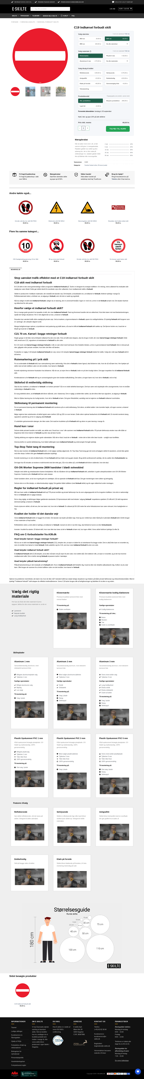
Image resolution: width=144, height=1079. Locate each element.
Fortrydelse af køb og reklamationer (18, 1046)
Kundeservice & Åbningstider (16, 1036)
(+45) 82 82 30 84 (100, 1029)
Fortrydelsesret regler (18, 1065)
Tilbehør (35, 16)
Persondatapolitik (17, 1057)
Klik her (127, 34)
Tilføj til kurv (118, 129)
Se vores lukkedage (122, 1060)
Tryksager (24, 16)
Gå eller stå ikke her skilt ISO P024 (25, 221)
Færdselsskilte (27, 22)
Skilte (14, 16)
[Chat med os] (138, 1072)
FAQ (73, 16)
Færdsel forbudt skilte (48, 22)
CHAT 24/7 (130, 2)
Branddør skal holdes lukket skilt (118, 221)
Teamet (13, 1027)
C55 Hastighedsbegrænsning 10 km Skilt (25, 259)
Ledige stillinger (16, 1031)
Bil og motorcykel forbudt (56, 259)
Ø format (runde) (102, 165)
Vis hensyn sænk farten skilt (118, 259)
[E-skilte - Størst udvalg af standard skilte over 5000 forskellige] (19, 9)
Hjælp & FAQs (16, 1041)
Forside (14, 22)
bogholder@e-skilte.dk (102, 1046)
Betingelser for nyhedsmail (16, 1053)
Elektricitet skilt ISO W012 (56, 221)
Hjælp (65, 16)
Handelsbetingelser (18, 1061)
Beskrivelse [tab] (15, 269)
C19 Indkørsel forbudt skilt (22, 1004)
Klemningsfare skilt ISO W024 (87, 221)
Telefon (114, 179)
